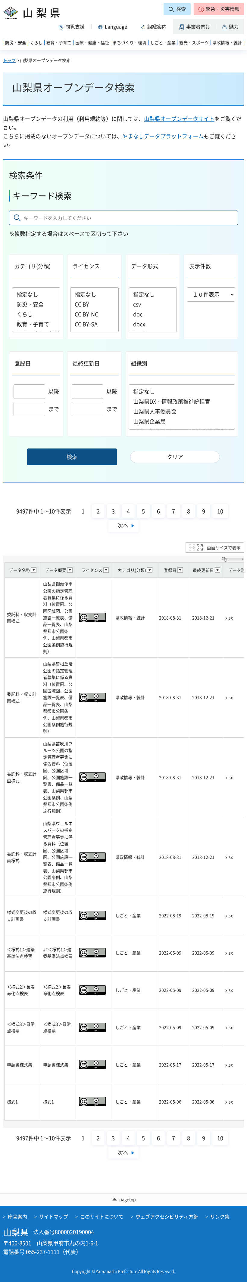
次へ (122, 525)
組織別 (139, 363)
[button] (219, 9)
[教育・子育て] (36, 324)
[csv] (152, 304)
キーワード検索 (42, 196)
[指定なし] (36, 294)
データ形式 (144, 266)
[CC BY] (94, 304)
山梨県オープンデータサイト (179, 119)
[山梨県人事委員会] (182, 411)
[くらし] (36, 314)
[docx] (152, 324)
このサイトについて (102, 1216)
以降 (53, 391)
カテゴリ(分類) (32, 266)
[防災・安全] (36, 304)
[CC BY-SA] (94, 324)
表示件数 (200, 266)
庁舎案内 (17, 1216)
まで (53, 409)
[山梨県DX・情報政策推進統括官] (182, 401)
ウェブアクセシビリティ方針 (167, 1216)
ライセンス (86, 266)
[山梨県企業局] (182, 421)
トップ (9, 60)
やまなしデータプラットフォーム (163, 136)
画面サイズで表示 (224, 547)
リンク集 (220, 1216)
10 (220, 511)
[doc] (152, 314)
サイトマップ (53, 1216)
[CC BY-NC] (94, 314)
